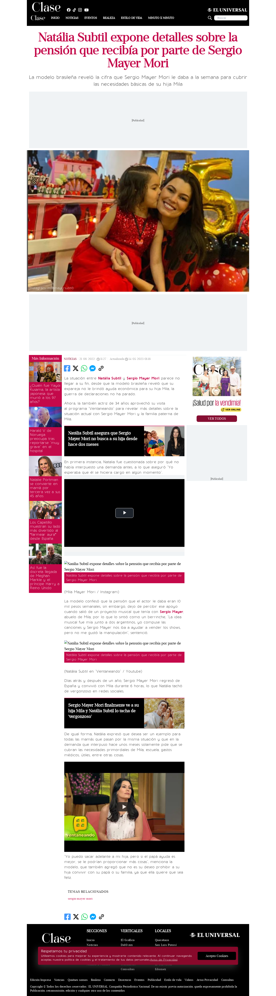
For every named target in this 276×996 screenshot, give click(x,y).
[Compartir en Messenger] (92, 368)
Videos (189, 980)
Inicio (55, 18)
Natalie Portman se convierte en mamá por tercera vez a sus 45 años (45, 487)
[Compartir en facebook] (67, 368)
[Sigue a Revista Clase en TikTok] (75, 10)
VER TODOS (217, 419)
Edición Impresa (40, 980)
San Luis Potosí (166, 945)
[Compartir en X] (75, 368)
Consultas (128, 969)
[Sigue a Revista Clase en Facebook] (70, 10)
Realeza (109, 18)
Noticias (72, 18)
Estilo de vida (131, 18)
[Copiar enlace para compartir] (101, 368)
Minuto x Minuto (161, 18)
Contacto (109, 980)
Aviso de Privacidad (163, 959)
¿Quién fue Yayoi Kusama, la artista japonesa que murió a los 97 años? (45, 393)
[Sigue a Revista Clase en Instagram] (81, 10)
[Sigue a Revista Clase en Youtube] (87, 10)
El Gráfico (128, 940)
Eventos (90, 18)
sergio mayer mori (80, 898)
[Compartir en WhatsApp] (84, 368)
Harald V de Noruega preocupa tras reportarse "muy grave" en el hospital (44, 440)
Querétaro (162, 940)
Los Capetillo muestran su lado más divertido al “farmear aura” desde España (45, 530)
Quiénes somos (78, 980)
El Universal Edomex (163, 967)
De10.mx (127, 945)
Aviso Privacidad (207, 980)
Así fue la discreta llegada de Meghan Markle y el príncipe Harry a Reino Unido (44, 577)
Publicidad (154, 980)
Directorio (124, 980)
